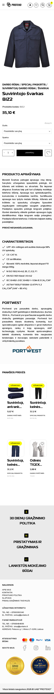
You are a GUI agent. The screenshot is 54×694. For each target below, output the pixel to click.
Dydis (4, 125)
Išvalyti (48, 123)
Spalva (5, 137)
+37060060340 (17, 612)
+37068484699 (17, 624)
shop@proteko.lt (21, 626)
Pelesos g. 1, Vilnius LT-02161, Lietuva (27, 629)
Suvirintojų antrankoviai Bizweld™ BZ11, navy (15, 405)
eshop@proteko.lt (21, 615)
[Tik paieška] (42, 5)
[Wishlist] (42, 444)
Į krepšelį (29, 152)
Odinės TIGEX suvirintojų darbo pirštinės (38, 463)
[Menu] (3, 5)
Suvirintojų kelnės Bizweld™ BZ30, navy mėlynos (15, 463)
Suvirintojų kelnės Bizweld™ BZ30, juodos (38, 405)
